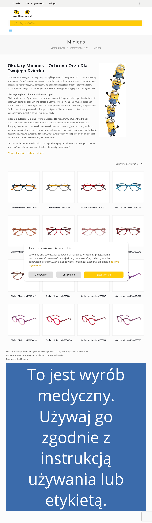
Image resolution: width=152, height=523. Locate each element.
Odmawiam (41, 274)
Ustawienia (68, 274)
